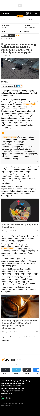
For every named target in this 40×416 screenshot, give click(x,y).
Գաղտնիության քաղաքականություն (12, 388)
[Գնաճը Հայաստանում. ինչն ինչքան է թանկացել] (20, 210)
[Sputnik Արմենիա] (5, 14)
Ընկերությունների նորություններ (11, 386)
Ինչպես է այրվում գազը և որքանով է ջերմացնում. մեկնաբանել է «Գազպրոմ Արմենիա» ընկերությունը (19, 324)
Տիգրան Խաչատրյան (15, 337)
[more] (37, 162)
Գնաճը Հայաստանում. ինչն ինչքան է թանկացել (20, 225)
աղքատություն (5, 340)
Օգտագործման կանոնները (21, 381)
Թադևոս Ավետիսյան (29, 337)
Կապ (2, 383)
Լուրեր (4, 27)
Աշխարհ (17, 365)
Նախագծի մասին (6, 381)
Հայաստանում (29, 104)
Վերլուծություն (27, 365)
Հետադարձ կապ (6, 393)
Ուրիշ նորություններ (30, 27)
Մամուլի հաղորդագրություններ (14, 383)
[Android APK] (6, 398)
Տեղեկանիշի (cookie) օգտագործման (12, 391)
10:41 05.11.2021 (6, 56)
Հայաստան (5, 337)
